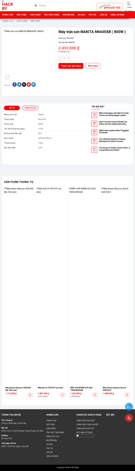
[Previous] (4, 294)
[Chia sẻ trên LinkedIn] (33, 84)
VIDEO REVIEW (117, 15)
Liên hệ (103, 15)
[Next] (131, 294)
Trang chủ (7, 15)
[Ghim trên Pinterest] (29, 84)
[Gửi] (36, 5)
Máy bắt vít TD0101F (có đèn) (50, 388)
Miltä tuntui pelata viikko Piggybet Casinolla (114, 131)
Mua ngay (93, 66)
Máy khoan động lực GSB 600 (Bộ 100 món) (18, 389)
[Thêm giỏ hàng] (30, 395)
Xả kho (81, 15)
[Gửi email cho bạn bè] (24, 84)
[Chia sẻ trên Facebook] (14, 84)
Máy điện (35, 21)
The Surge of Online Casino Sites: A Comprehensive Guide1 (114, 149)
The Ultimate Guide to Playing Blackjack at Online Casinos (112, 140)
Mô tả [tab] (12, 108)
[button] (129, 7)
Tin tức (92, 15)
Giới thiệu (22, 15)
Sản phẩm (35, 15)
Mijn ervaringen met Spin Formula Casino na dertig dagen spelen (114, 114)
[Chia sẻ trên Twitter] (19, 84)
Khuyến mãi (68, 15)
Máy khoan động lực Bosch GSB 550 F (114, 389)
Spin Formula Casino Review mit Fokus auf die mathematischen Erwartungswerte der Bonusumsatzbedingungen (113, 123)
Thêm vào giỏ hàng (71, 66)
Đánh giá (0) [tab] (30, 108)
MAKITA (72, 42)
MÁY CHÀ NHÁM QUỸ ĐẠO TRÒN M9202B (81, 389)
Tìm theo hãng (51, 15)
